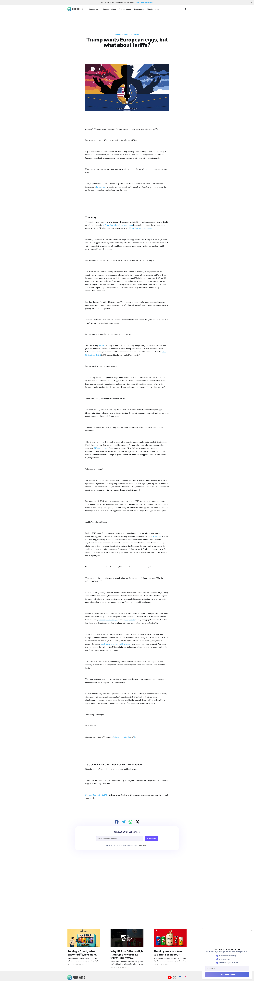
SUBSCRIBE (151, 839)
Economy (135, 34)
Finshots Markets (109, 9)
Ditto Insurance (153, 9)
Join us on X (143, 845)
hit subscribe (101, 186)
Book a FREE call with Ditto (96, 794)
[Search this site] (185, 9)
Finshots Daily (94, 9)
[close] (251, 2)
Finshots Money (125, 9)
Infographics (139, 9)
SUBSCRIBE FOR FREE (227, 975)
